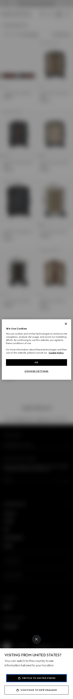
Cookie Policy (56, 352)
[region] (36, 349)
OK (36, 362)
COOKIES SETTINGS (36, 371)
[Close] (36, 639)
